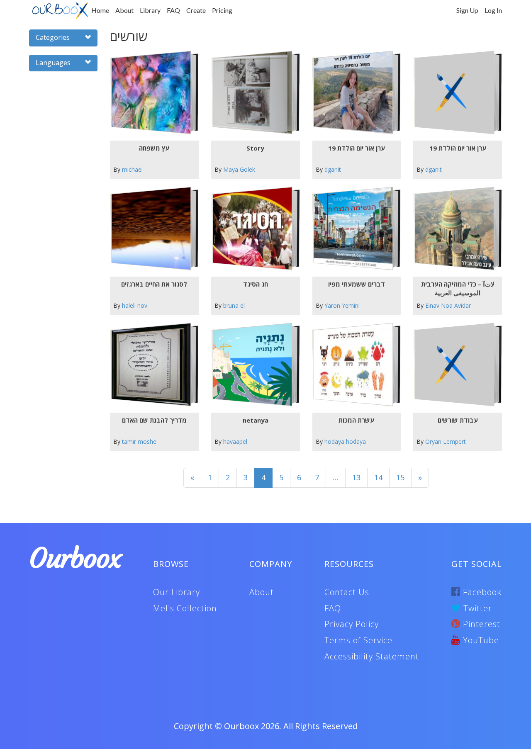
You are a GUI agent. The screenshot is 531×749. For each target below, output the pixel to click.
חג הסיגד (255, 284)
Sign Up (467, 10)
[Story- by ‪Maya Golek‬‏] (252, 92)
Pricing (222, 10)
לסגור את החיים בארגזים (154, 284)
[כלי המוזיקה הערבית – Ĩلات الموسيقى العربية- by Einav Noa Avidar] (454, 228)
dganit (332, 169)
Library (150, 10)
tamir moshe (139, 441)
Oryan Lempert (445, 441)
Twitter (476, 608)
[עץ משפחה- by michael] (150, 92)
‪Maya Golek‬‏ (239, 169)
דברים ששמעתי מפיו (356, 284)
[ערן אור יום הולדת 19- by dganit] (353, 92)
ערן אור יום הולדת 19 (356, 148)
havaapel (235, 441)
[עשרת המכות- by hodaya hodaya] (353, 364)
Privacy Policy (351, 624)
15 (400, 477)
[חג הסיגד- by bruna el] (252, 228)
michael (132, 169)
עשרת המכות (356, 420)
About (124, 10)
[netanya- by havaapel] (252, 364)
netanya (255, 420)
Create (196, 10)
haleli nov (134, 305)
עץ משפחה (154, 148)
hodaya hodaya (345, 441)
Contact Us (346, 592)
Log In (493, 10)
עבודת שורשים (458, 420)
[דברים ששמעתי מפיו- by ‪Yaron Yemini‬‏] (353, 228)
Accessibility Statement (371, 656)
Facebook (481, 592)
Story (255, 148)
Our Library (176, 592)
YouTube (479, 640)
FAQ (173, 10)
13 (356, 477)
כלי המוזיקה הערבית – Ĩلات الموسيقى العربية (457, 288)
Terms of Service (358, 640)
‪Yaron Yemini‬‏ (342, 305)
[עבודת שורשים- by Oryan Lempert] (454, 364)
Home (100, 10)
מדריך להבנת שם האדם (154, 420)
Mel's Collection (185, 608)
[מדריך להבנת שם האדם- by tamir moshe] (150, 364)
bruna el (234, 305)
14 (378, 477)
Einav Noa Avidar (448, 305)
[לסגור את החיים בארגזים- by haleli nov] (150, 228)
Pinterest (480, 624)
